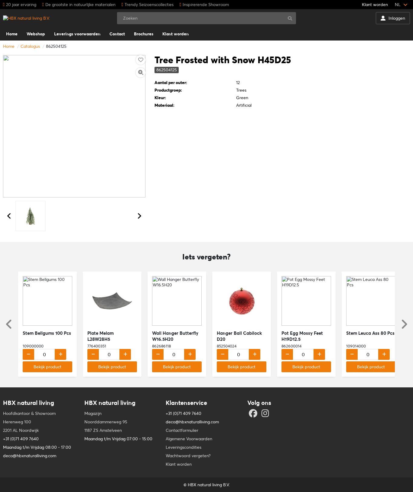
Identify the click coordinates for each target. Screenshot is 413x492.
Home (9, 46)
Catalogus (30, 46)
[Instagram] (266, 415)
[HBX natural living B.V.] (26, 18)
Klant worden (375, 4)
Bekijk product (47, 367)
